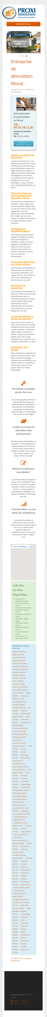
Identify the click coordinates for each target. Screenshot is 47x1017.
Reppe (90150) (26, 885)
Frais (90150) (25, 787)
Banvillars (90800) (19, 672)
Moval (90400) (18, 858)
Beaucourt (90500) (19, 678)
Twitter (26, 1001)
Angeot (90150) (18, 655)
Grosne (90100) (18, 802)
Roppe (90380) (18, 896)
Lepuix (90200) (26, 832)
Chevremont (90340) (20, 728)
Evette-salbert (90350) (20, 767)
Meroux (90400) (18, 843)
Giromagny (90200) (19, 793)
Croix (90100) (17, 740)
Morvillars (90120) (19, 855)
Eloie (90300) (25, 758)
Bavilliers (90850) (19, 675)
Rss (24, 1003)
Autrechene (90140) (20, 663)
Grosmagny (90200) (20, 799)
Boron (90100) (18, 693)
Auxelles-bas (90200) (20, 666)
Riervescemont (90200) (22, 888)
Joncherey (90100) (19, 805)
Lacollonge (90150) (20, 817)
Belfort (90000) (18, 681)
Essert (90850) (18, 761)
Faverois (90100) (19, 770)
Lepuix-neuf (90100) (21, 834)
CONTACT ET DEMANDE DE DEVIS (23, 143)
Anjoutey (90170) (19, 657)
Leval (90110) (17, 837)
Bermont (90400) (19, 684)
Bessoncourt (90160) (20, 687)
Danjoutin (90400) (19, 746)
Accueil (22, 89)
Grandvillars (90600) (20, 796)
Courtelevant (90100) (20, 734)
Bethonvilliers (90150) (20, 690)
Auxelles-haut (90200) (20, 669)
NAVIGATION (23, 24)
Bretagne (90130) (19, 708)
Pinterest (15, 1003)
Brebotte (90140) (19, 705)
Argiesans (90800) (19, 660)
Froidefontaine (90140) (21, 790)
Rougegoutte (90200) (20, 899)
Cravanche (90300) (19, 737)
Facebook (15, 1001)
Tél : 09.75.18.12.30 (23, 125)
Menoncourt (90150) (20, 840)
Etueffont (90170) (19, 764)
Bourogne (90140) (19, 702)
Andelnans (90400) (19, 652)
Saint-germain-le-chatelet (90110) (22, 911)
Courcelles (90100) (19, 731)
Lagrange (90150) (19, 820)
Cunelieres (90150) (19, 743)
